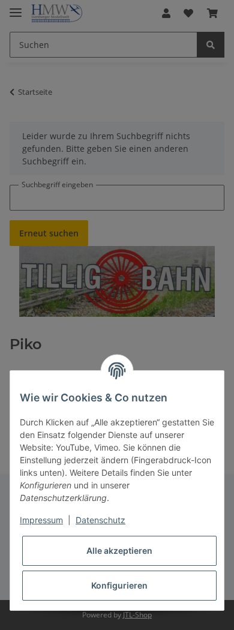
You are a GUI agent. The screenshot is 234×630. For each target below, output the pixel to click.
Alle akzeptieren (119, 550)
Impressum (41, 520)
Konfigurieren (119, 585)
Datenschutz (100, 520)
